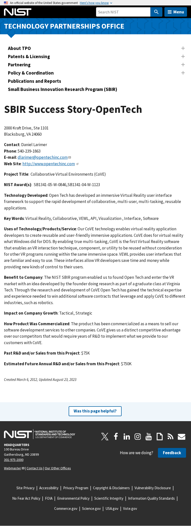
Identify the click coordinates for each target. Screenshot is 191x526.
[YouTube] (148, 436)
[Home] (17, 12)
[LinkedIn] (126, 436)
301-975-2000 (13, 459)
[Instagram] (137, 436)
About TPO (19, 48)
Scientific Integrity (108, 498)
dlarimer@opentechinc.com (43, 157)
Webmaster (12, 468)
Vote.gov (130, 508)
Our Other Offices (58, 468)
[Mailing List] (181, 436)
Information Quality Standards (151, 498)
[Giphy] (159, 436)
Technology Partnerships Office (64, 26)
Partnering (19, 65)
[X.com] (104, 436)
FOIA (48, 498)
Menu (178, 12)
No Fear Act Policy (26, 498)
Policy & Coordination (31, 73)
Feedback (172, 452)
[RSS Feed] (170, 436)
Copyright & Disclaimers (111, 488)
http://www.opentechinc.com (48, 163)
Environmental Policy (73, 498)
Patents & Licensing (29, 56)
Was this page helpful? (95, 411)
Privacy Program (75, 488)
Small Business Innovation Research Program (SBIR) (62, 89)
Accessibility (48, 488)
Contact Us (35, 468)
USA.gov (111, 508)
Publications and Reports (34, 81)
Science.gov (91, 508)
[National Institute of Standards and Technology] (39, 434)
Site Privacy (25, 488)
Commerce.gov (65, 508)
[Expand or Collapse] (183, 48)
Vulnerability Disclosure (153, 488)
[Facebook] (115, 436)
